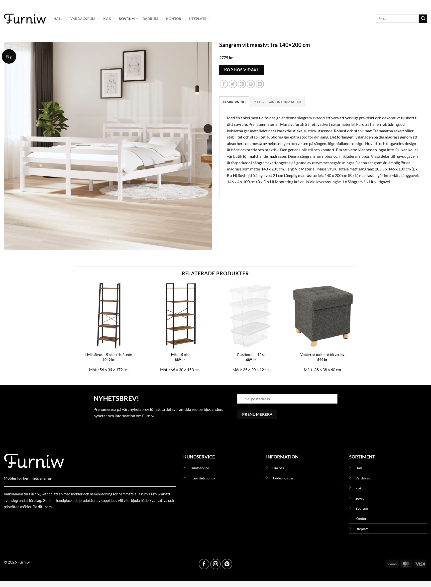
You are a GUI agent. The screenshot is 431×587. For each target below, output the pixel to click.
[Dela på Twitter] (233, 84)
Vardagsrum (83, 18)
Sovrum (127, 18)
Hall (57, 18)
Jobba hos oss (283, 478)
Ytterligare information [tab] (277, 102)
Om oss (278, 468)
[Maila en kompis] (242, 84)
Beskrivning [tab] (234, 102)
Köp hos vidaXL (241, 69)
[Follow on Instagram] (215, 564)
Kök (107, 18)
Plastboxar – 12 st (251, 354)
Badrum (150, 18)
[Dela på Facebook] (224, 84)
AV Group (28, 518)
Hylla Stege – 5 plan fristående (108, 354)
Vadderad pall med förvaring (322, 354)
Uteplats (197, 18)
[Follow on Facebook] (204, 564)
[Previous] (76, 329)
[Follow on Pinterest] (227, 564)
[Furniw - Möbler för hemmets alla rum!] (25, 18)
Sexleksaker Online (54, 518)
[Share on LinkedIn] (260, 84)
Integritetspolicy (202, 478)
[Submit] (423, 18)
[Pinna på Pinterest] (251, 84)
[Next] (355, 329)
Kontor (173, 18)
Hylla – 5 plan (180, 354)
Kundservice (199, 468)
